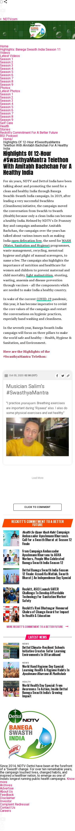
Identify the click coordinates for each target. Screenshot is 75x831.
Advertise (7, 788)
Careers (5, 811)
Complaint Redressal (14, 804)
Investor (6, 801)
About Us (6, 791)
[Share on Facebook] (57, 375)
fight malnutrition (39, 275)
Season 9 (6, 85)
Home (4, 46)
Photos (5, 88)
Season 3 (6, 65)
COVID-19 (44, 299)
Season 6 (6, 75)
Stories (5, 129)
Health (4, 126)
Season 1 (6, 59)
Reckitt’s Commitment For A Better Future (29, 132)
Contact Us (7, 807)
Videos (5, 53)
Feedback (7, 795)
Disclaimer (7, 798)
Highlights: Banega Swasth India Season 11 (30, 49)
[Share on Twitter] (62, 375)
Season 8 (6, 81)
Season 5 (6, 72)
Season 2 (6, 62)
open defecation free (26, 240)
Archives (6, 785)
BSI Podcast (9, 136)
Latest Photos (10, 91)
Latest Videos (10, 56)
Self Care (6, 123)
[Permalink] (68, 375)
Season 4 (6, 69)
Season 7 (6, 78)
